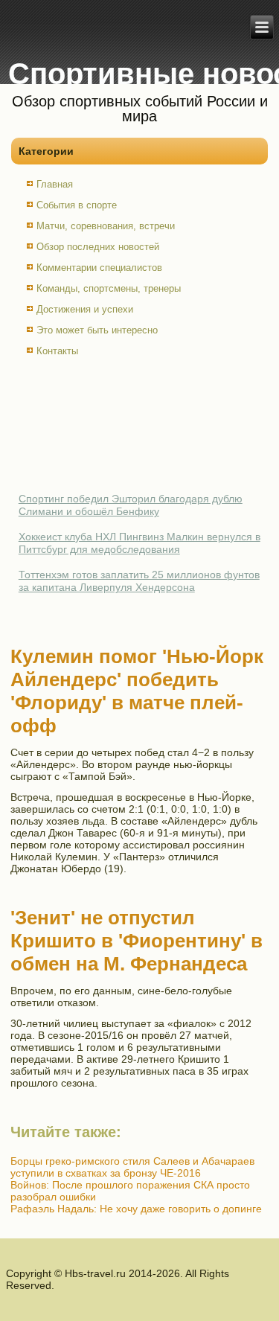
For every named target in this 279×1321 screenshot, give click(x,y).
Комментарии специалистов (99, 267)
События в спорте (76, 205)
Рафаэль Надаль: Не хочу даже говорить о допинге (136, 1209)
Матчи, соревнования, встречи (105, 225)
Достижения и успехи (84, 309)
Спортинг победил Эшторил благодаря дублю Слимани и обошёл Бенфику (131, 505)
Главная (54, 184)
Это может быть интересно (97, 330)
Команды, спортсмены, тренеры (108, 288)
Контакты (57, 350)
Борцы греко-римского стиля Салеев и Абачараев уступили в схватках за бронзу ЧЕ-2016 (132, 1167)
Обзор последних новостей (97, 246)
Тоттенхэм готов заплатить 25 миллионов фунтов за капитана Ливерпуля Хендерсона (139, 581)
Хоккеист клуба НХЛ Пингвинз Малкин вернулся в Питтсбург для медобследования (139, 543)
